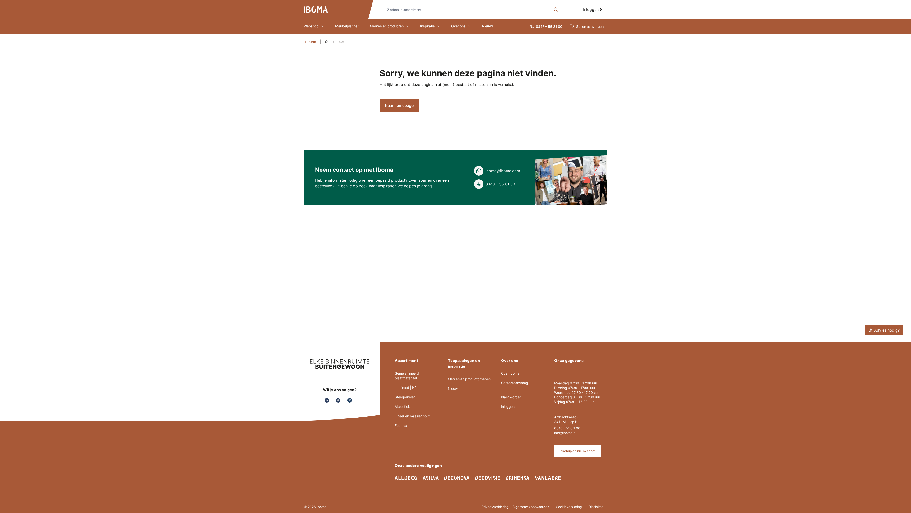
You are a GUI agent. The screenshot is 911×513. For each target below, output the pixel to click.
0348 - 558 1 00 (567, 428)
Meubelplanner (346, 26)
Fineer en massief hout (412, 416)
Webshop (311, 26)
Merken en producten (387, 26)
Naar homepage (399, 105)
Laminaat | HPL (406, 387)
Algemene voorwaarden (531, 507)
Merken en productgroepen (469, 379)
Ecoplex (401, 425)
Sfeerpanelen (405, 397)
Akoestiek (402, 406)
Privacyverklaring (495, 507)
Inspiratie (427, 26)
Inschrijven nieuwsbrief (577, 451)
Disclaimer (596, 507)
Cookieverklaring (569, 507)
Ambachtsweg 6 (567, 417)
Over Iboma (510, 373)
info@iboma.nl (565, 433)
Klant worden (511, 397)
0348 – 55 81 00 (500, 184)
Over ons (458, 26)
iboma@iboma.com (502, 170)
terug (312, 41)
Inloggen (591, 9)
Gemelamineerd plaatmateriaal (407, 375)
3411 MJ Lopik (565, 422)
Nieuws (488, 26)
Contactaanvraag (514, 383)
